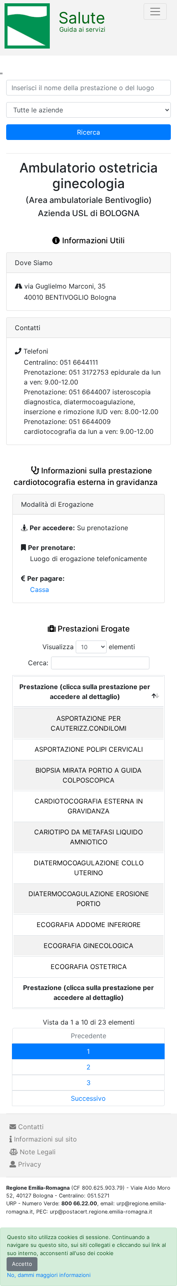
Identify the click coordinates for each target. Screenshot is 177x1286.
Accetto (22, 1263)
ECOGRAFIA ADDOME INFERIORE (89, 924)
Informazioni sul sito (44, 1139)
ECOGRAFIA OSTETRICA (89, 966)
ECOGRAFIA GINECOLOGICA (88, 945)
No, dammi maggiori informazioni (49, 1275)
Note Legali (37, 1152)
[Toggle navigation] (155, 11)
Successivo (88, 1098)
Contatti (30, 1127)
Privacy (28, 1164)
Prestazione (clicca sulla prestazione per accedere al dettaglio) (84, 692)
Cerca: (38, 663)
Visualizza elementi (88, 647)
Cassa (39, 589)
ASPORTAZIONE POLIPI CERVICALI (89, 749)
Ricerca (88, 132)
